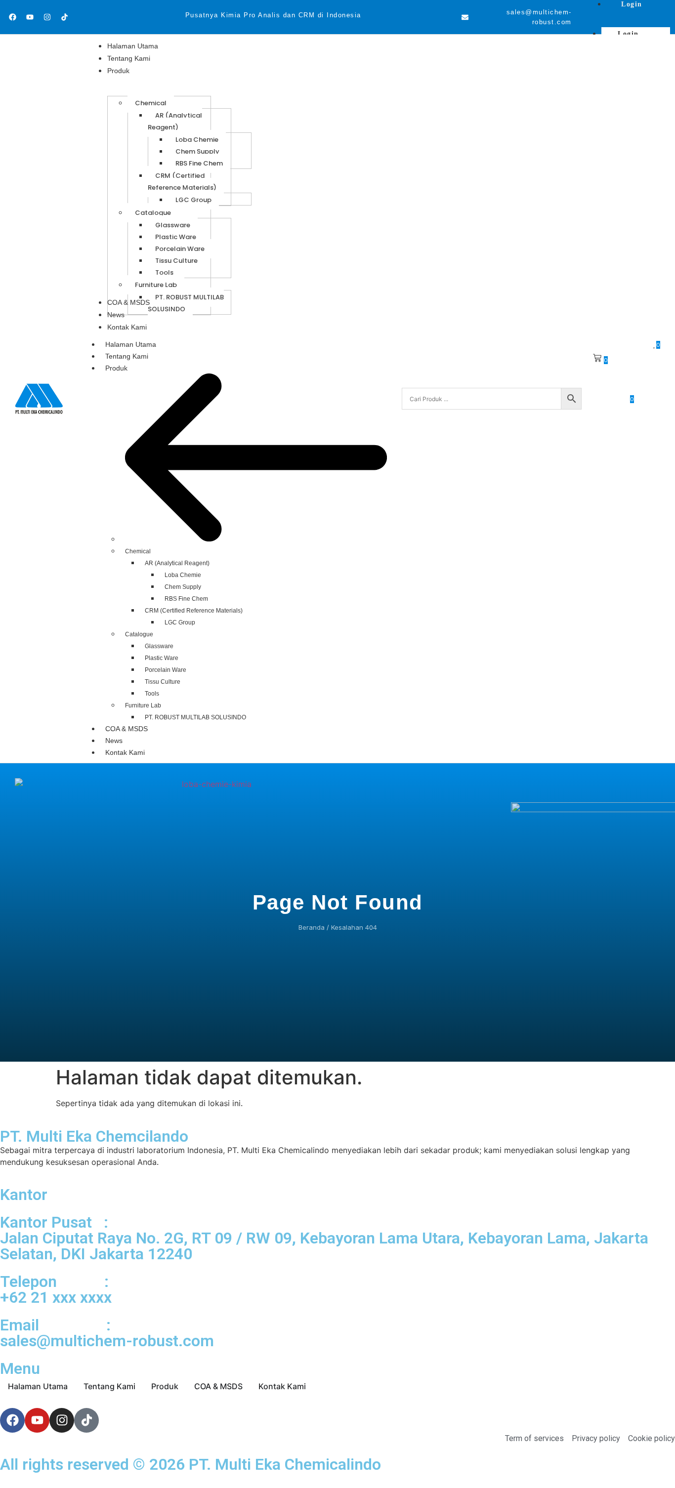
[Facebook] (12, 17)
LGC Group (180, 622)
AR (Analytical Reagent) (177, 563)
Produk (116, 368)
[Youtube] (29, 17)
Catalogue (139, 634)
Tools (152, 693)
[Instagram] (47, 17)
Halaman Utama (130, 344)
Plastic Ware (161, 658)
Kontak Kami (125, 752)
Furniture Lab (143, 705)
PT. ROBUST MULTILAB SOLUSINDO (195, 717)
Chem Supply (183, 586)
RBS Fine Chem (186, 598)
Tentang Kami (126, 356)
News (114, 740)
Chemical (138, 551)
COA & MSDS (126, 729)
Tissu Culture (162, 681)
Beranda (311, 927)
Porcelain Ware (165, 669)
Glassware (159, 646)
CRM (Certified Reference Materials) (194, 610)
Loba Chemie (183, 575)
